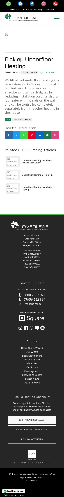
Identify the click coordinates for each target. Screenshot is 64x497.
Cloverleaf (48, 73)
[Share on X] (16, 135)
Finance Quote (32, 359)
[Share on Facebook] (9, 135)
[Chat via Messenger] (37, 327)
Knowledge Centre (32, 374)
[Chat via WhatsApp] (31, 327)
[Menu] (55, 18)
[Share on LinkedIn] (40, 135)
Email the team (32, 304)
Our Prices (32, 367)
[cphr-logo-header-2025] (26, 18)
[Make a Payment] (31, 320)
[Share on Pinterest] (32, 135)
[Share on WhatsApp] (24, 135)
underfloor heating (22, 119)
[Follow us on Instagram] (20, 327)
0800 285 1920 (34, 295)
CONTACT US (26, 9)
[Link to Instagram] (55, 135)
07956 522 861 (34, 299)
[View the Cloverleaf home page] (29, 229)
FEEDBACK (14, 9)
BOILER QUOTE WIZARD (44, 9)
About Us (32, 363)
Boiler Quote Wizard (32, 347)
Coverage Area (32, 371)
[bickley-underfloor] (28, 43)
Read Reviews (32, 382)
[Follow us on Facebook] (26, 327)
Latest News (29, 72)
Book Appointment (32, 355)
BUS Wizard (32, 351)
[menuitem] (55, 18)
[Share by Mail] (47, 135)
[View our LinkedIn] (42, 327)
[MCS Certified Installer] (32, 459)
